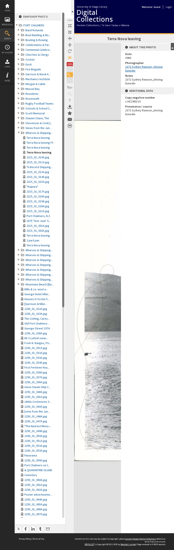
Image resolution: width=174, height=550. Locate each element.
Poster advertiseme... (38, 494)
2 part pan (33, 240)
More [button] (7, 80)
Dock (28, 64)
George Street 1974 (37, 328)
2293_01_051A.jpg (35, 441)
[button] (70, 74)
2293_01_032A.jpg (35, 353)
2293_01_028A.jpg (35, 333)
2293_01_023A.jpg (35, 314)
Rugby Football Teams (39, 103)
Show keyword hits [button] (70, 94)
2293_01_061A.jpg (35, 485)
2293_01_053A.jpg (35, 450)
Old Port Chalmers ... (37, 323)
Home (7, 10)
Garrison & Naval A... (38, 74)
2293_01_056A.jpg (35, 460)
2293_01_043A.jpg (35, 406)
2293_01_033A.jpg (35, 358)
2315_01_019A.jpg (38, 201)
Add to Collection (70, 113)
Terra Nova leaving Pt (40, 143)
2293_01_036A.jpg (35, 372)
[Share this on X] (18, 526)
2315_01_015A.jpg (38, 182)
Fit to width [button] (70, 38)
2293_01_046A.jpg (35, 416)
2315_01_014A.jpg (38, 177)
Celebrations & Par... (38, 45)
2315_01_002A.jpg (38, 230)
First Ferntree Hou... (36, 367)
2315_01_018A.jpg (38, 196)
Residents (31, 94)
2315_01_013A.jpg (38, 172)
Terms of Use (38, 538)
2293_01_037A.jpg (35, 377)
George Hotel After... (37, 294)
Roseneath (32, 99)
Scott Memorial (35, 113)
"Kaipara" (32, 187)
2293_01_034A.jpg (35, 362)
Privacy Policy (25, 538)
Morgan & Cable (35, 84)
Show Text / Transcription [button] (70, 87)
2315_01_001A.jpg (38, 226)
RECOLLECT (90, 544)
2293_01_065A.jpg (35, 504)
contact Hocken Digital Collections (140, 538)
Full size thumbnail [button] (70, 26)
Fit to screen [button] (70, 32)
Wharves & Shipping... (39, 133)
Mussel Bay (32, 89)
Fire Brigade (33, 69)
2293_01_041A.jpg (35, 397)
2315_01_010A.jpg (38, 157)
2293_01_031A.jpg (35, 348)
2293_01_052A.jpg (35, 446)
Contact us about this (70, 119)
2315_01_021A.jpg (38, 211)
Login (7, 66)
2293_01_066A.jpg (35, 509)
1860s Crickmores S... (37, 402)
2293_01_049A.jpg (35, 431)
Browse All (7, 24)
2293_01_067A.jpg (35, 514)
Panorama (30, 455)
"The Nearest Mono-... (37, 426)
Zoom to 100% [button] (70, 57)
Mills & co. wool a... (36, 289)
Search (7, 38)
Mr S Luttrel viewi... (36, 338)
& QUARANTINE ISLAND (38, 470)
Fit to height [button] (70, 45)
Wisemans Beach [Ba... (39, 284)
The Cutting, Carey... (37, 318)
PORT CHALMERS (33, 25)
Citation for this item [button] (70, 126)
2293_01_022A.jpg (35, 309)
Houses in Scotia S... (37, 299)
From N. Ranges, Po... (37, 343)
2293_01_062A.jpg (35, 490)
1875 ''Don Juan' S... (39, 221)
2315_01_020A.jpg (38, 206)
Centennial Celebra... (38, 50)
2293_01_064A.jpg (35, 499)
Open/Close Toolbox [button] (72, 8)
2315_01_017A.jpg (38, 191)
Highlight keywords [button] (70, 100)
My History (7, 52)
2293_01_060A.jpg (35, 480)
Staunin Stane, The (37, 118)
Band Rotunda (34, 30)
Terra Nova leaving (38, 138)
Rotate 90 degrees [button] (70, 51)
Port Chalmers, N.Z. (39, 216)
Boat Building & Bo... (38, 35)
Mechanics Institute (37, 79)
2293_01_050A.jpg (35, 436)
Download (70, 106)
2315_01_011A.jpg (38, 162)
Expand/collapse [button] (172, 46)
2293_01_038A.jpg (35, 382)
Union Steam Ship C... (37, 387)
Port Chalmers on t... (37, 465)
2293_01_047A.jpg (35, 421)
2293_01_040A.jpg (35, 392)
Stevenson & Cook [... (38, 123)
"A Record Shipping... (40, 167)
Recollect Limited (128, 544)
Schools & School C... (38, 108)
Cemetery (30, 475)
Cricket (30, 59)
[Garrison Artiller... (35, 304)
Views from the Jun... (38, 128)
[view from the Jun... (37, 411)
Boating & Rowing (36, 40)
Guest (157, 7)
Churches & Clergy (37, 55)
